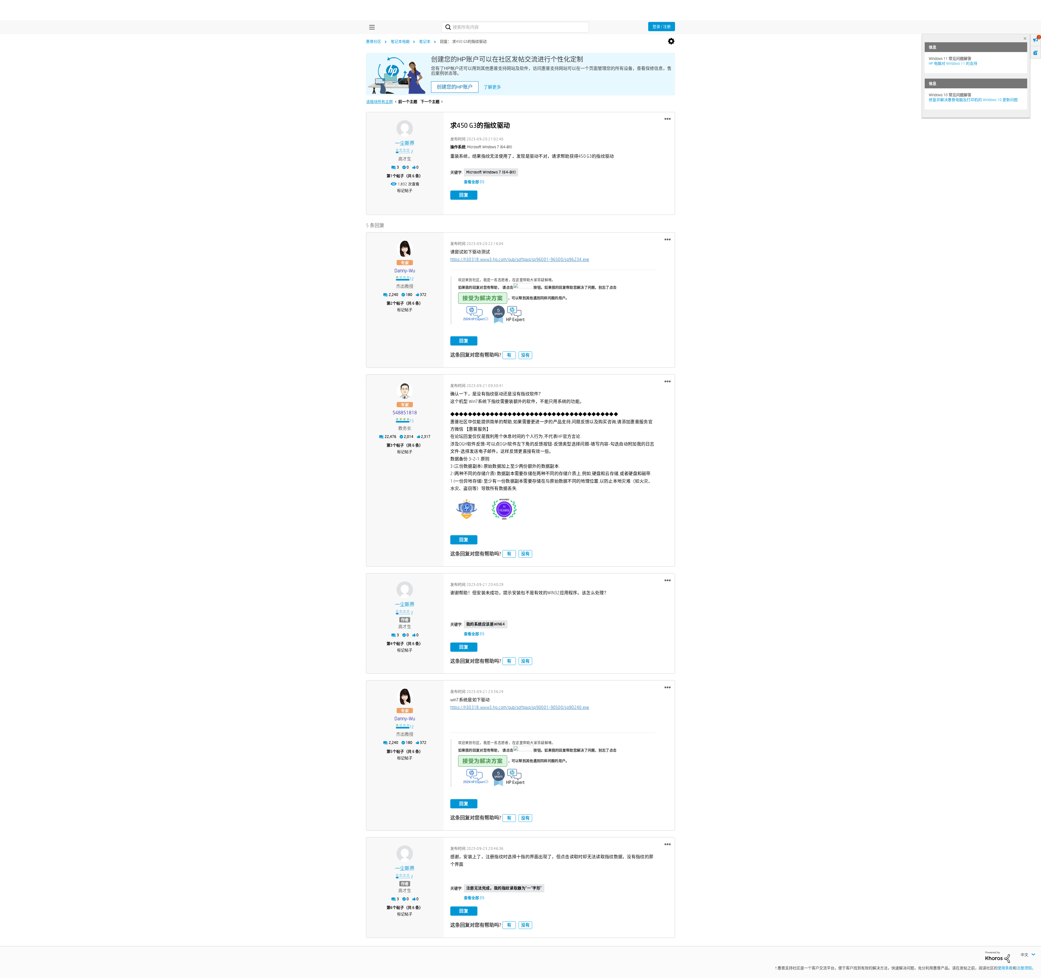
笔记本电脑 (400, 41)
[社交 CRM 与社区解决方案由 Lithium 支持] (997, 956)
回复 (463, 195)
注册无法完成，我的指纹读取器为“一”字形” (504, 888)
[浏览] (370, 27)
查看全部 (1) (474, 181)
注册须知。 (1026, 968)
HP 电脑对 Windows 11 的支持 (953, 63)
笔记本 (424, 41)
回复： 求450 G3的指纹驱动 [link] (463, 41)
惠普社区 (373, 41)
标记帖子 (404, 190)
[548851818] (405, 391)
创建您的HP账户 (455, 87)
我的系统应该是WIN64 (485, 624)
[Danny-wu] (405, 249)
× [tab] (1025, 38)
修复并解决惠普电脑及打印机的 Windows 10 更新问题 (973, 99)
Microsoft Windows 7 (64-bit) (491, 172)
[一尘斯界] (405, 128)
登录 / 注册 (662, 26)
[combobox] (515, 27)
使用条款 (1005, 968)
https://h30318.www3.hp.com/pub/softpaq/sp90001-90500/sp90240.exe (519, 707)
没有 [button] (525, 355)
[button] (667, 119)
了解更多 (492, 87)
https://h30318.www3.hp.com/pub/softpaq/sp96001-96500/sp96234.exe (519, 259)
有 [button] (509, 355)
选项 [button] (671, 41)
